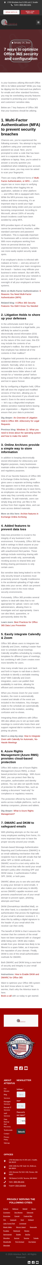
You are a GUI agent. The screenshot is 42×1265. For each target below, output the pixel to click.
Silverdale (6, 1245)
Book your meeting (30, 12)
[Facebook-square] (21, 1068)
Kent (22, 1220)
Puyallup (6, 1231)
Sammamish (7, 1234)
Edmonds (30, 1212)
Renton (26, 1231)
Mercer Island (21, 1227)
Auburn (5, 1209)
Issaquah (13, 1220)
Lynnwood (22, 1223)
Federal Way (28, 1216)
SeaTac (27, 1234)
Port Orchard (19, 1242)
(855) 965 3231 (25, 5)
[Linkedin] (16, 1068)
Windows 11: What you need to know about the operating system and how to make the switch (21, 432)
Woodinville (7, 1242)
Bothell (25, 1209)
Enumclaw (6, 1216)
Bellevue (15, 1209)
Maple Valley (7, 1227)
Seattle (18, 1234)
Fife (4, 1220)
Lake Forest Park (9, 1223)
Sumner (16, 1238)
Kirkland (31, 1220)
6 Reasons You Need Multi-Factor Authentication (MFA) (21, 294)
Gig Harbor (32, 1242)
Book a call (6, 996)
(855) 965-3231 (19, 1182)
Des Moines (18, 1212)
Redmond (16, 1231)
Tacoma (26, 1238)
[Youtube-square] (26, 1068)
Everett (17, 1216)
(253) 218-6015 (20, 1186)
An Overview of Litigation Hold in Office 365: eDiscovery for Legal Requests (20, 421)
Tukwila (35, 1238)
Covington (6, 1212)
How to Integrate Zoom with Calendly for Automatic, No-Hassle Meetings (20, 739)
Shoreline (6, 1238)
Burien (34, 1209)
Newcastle (33, 1227)
